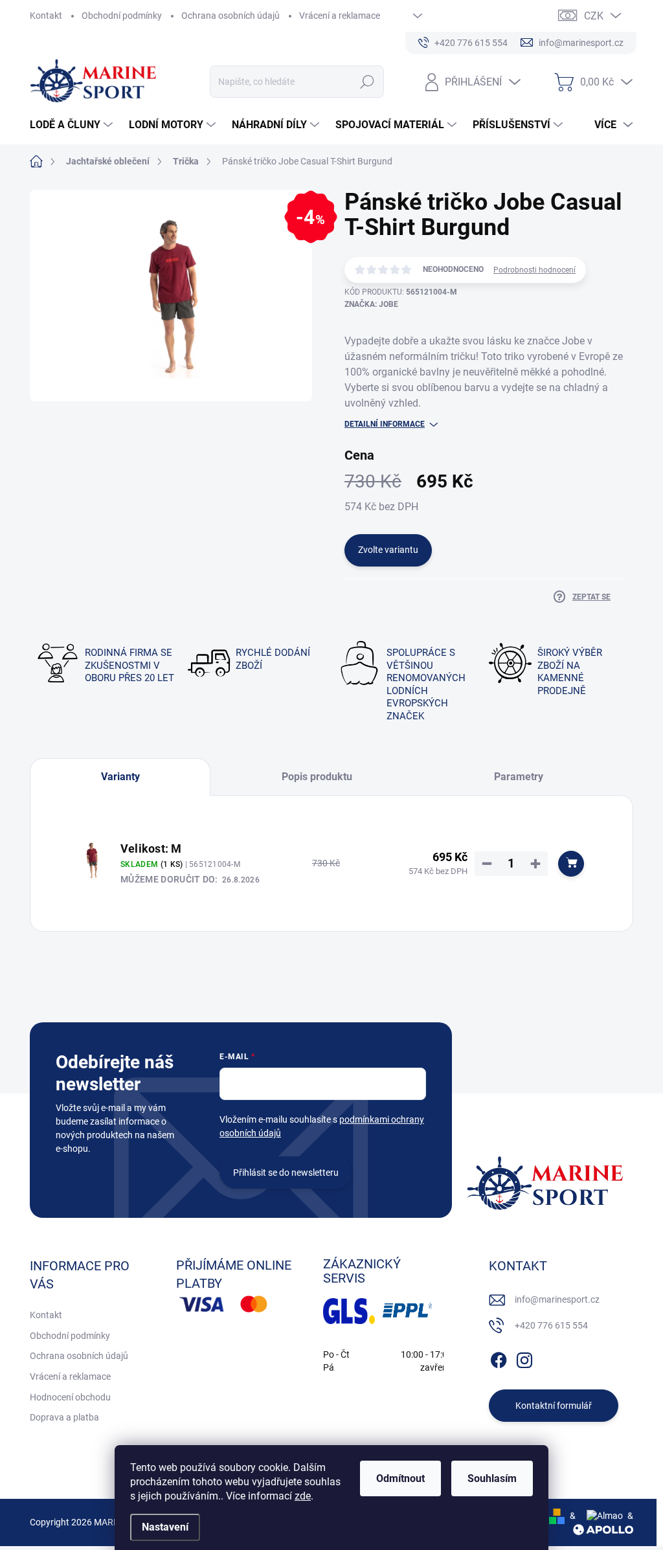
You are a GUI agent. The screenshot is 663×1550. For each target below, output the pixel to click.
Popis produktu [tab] (317, 776)
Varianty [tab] (120, 776)
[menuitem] (73, 125)
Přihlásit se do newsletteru (286, 1172)
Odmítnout (400, 1478)
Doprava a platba (64, 1417)
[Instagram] (524, 1357)
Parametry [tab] (518, 776)
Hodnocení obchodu (70, 1397)
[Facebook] (498, 1357)
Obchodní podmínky (122, 15)
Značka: (371, 304)
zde (303, 1496)
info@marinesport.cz (557, 1299)
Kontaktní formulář (553, 1405)
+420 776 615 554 (551, 1325)
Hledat (367, 81)
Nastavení (165, 1527)
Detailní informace (384, 424)
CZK (593, 16)
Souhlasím (492, 1478)
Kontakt (46, 15)
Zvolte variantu (388, 550)
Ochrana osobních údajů (230, 15)
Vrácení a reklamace (339, 15)
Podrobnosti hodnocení (534, 270)
